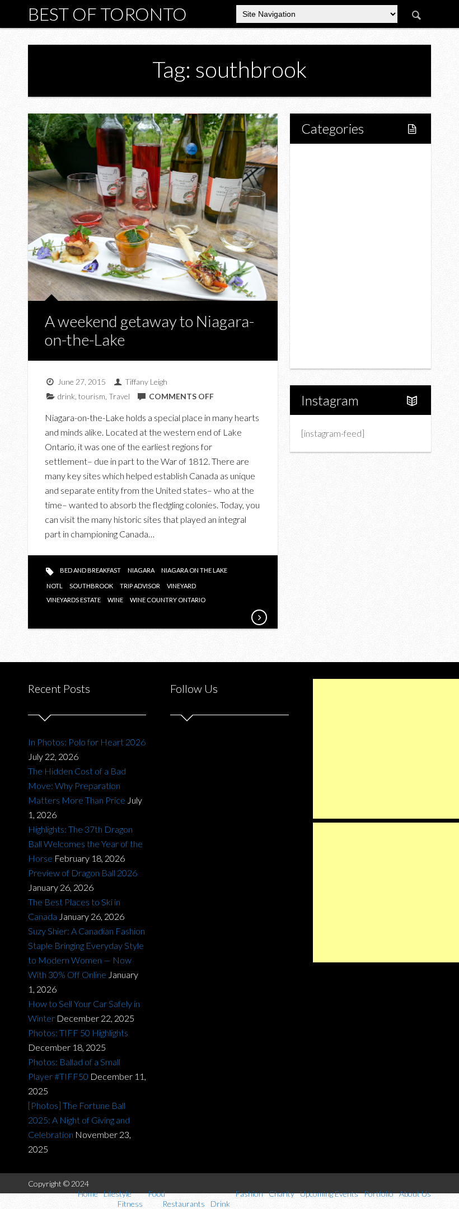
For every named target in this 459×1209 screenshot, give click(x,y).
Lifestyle (329, 179)
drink (66, 396)
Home (325, 160)
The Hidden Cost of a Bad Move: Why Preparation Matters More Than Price (77, 785)
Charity (327, 294)
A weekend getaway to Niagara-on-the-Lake (149, 330)
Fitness (339, 198)
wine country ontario (167, 599)
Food (323, 217)
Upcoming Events (346, 313)
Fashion (328, 275)
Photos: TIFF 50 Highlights (78, 1032)
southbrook (91, 585)
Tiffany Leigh (146, 381)
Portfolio (330, 332)
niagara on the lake (194, 570)
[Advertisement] (386, 749)
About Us (331, 351)
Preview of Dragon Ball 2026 (82, 872)
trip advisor (140, 585)
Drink (335, 256)
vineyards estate (73, 599)
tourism (91, 396)
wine (115, 599)
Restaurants (348, 237)
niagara (141, 570)
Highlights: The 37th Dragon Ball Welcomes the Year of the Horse (85, 843)
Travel (119, 396)
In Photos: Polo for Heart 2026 (87, 741)
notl (54, 585)
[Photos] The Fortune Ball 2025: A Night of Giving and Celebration (79, 1120)
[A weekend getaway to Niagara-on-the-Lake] (258, 617)
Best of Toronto (107, 14)
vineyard (181, 585)
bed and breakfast (90, 570)
